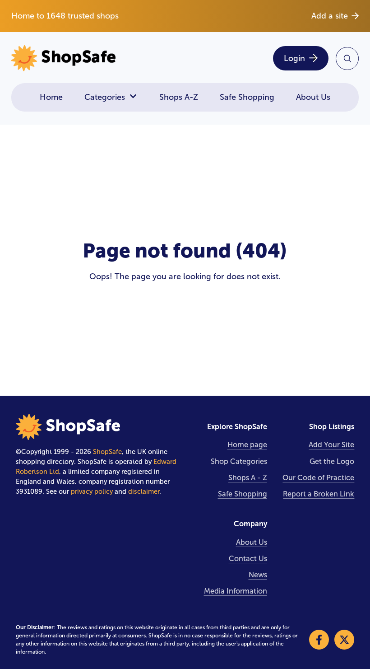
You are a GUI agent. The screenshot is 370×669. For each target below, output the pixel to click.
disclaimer (143, 491)
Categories (104, 97)
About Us (313, 97)
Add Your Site (331, 445)
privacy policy (92, 491)
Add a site (329, 15)
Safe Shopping (247, 97)
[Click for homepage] (95, 58)
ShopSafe (107, 451)
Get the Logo (332, 461)
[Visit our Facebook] (319, 640)
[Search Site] (347, 58)
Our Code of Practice (318, 478)
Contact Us (248, 558)
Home (51, 97)
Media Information (235, 591)
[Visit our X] (344, 640)
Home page (247, 445)
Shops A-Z (178, 97)
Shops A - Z (247, 478)
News (258, 575)
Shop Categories (239, 461)
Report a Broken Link (318, 494)
